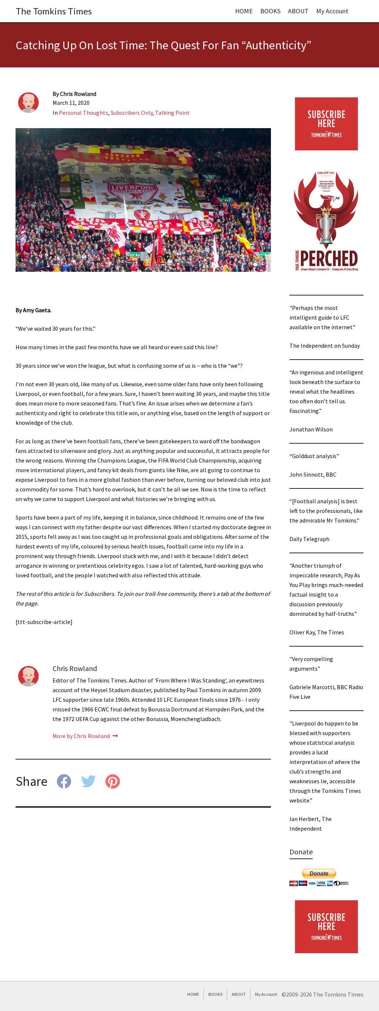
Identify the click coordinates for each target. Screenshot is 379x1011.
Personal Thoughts (83, 112)
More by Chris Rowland (82, 736)
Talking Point (172, 112)
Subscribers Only (131, 112)
